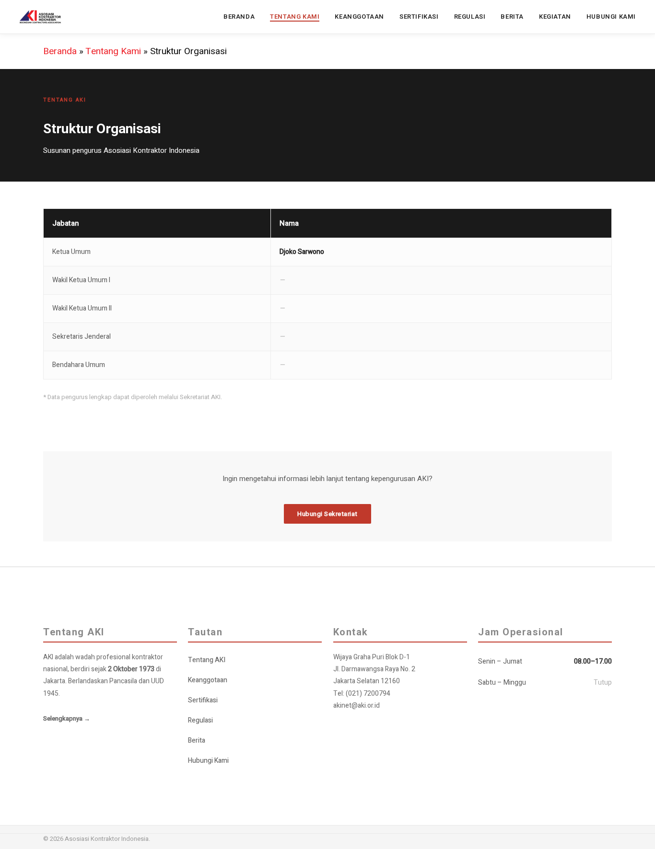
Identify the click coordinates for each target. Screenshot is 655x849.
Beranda (60, 51)
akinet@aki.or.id (356, 705)
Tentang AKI (206, 660)
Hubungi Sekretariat (327, 513)
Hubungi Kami (208, 761)
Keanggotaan (207, 680)
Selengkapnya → (66, 718)
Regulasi (200, 720)
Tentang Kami (113, 51)
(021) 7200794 (368, 693)
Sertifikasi (203, 700)
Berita (196, 740)
